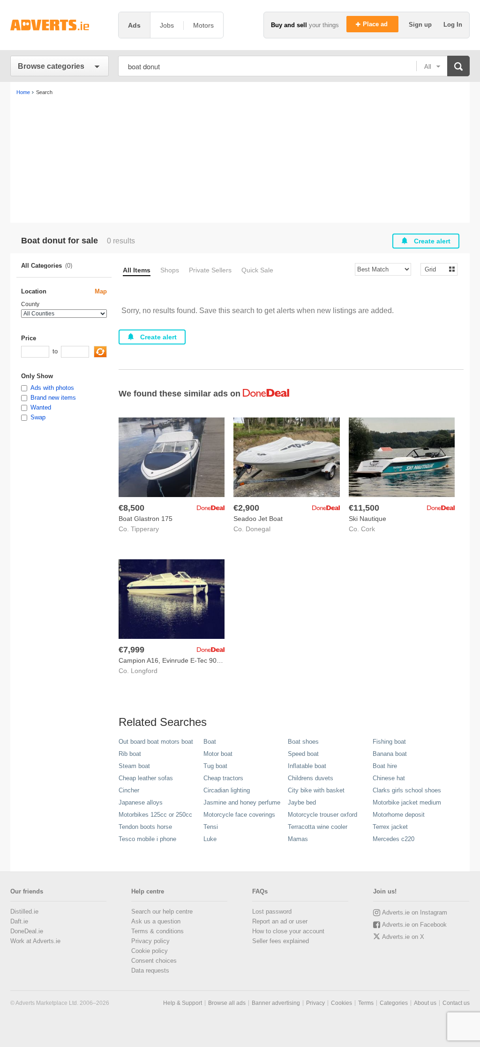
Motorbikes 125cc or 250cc (155, 814)
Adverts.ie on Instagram (414, 912)
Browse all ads (227, 1003)
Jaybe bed (302, 802)
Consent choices (154, 960)
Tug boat (215, 765)
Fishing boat (389, 741)
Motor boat (217, 753)
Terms (366, 1003)
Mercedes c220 (393, 838)
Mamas (298, 838)
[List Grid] (435, 268)
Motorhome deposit (399, 814)
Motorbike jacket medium (407, 802)
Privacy (315, 1003)
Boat (209, 741)
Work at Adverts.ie (35, 940)
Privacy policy (150, 940)
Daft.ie (19, 921)
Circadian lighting (226, 790)
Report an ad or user (280, 921)
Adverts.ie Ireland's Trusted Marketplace (59, 25)
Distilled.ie (24, 911)
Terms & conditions (157, 931)
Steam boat (134, 765)
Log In (452, 24)
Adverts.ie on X (403, 936)
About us (425, 1003)
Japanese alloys (141, 802)
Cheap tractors (223, 778)
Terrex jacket (390, 826)
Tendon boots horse (145, 826)
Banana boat (390, 753)
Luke (210, 838)
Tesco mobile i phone (147, 838)
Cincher (129, 790)
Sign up (421, 24)
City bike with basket (316, 790)
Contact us (456, 1003)
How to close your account (288, 931)
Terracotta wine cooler (317, 826)
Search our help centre (162, 911)
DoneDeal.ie (26, 931)
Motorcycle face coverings (239, 814)
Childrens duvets (310, 778)
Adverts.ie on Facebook (414, 924)
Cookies (341, 1003)
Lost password (272, 911)
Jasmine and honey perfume (241, 802)
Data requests (150, 970)
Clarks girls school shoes (407, 790)
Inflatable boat (307, 765)
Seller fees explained (280, 940)
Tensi (210, 826)
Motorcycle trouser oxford (322, 814)
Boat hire (385, 765)
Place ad (376, 24)
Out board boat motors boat (156, 741)
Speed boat (303, 753)
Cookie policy (149, 950)
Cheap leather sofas (146, 778)
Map (101, 291)
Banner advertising (276, 1003)
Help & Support (182, 1003)
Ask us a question (155, 921)
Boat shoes (303, 741)
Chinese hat (389, 778)
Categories (394, 1003)
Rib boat (130, 753)
